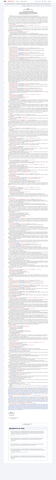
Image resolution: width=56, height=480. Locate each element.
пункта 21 (20, 393)
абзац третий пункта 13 (20, 407)
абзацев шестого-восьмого (33, 401)
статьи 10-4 (14, 137)
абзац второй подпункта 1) (37, 404)
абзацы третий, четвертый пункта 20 (35, 408)
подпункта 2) (36, 393)
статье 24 (11, 278)
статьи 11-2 (14, 341)
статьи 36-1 (14, 186)
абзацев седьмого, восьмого (24, 399)
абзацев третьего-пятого (13, 387)
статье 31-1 (11, 268)
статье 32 (11, 93)
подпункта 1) (41, 389)
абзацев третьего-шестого (42, 390)
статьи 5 (13, 234)
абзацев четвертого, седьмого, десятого (42, 400)
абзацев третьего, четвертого (32, 388)
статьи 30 (18, 176)
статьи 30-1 (14, 296)
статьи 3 (14, 103)
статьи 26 (13, 378)
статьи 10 (43, 352)
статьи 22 (14, 172)
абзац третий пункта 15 (27, 407)
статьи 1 (14, 363)
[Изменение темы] (42, 1)
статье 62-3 (11, 113)
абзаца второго (22, 387)
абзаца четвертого (42, 397)
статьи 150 (15, 51)
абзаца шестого (43, 399)
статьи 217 (15, 82)
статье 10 (11, 370)
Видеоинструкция (23, 1)
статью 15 (11, 239)
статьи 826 (13, 24)
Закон (11, 99)
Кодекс (12, 60)
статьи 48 (27, 348)
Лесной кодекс (13, 91)
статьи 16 (18, 377)
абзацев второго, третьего (17, 389)
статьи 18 (14, 163)
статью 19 (11, 356)
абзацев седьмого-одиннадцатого (17, 401)
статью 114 (11, 263)
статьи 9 (13, 351)
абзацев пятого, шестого (33, 397)
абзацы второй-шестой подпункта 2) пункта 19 (22, 408)
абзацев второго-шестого (37, 392)
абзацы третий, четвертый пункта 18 (36, 407)
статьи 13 (15, 336)
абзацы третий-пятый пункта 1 (28, 404)
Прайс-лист (18, 1)
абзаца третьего (41, 388)
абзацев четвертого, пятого (12, 398)
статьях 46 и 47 (20, 348)
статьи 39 (13, 198)
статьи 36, (16, 348)
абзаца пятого (39, 398)
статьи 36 (14, 145)
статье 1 (11, 127)
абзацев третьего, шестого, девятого (25, 392)
